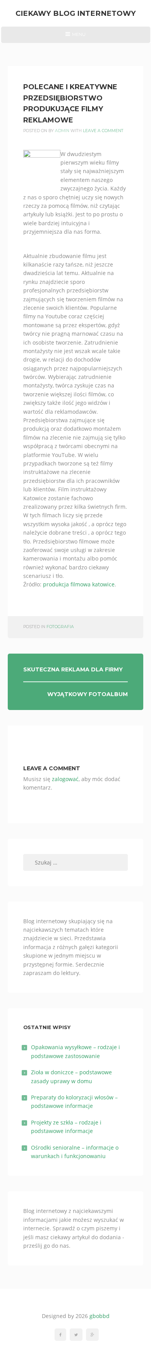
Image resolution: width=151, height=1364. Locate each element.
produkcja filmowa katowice (79, 584)
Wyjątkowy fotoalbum (87, 694)
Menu (75, 37)
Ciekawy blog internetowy (75, 13)
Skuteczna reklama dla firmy (73, 669)
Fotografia (60, 626)
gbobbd (99, 1316)
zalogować (65, 779)
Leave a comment (103, 130)
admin (62, 130)
